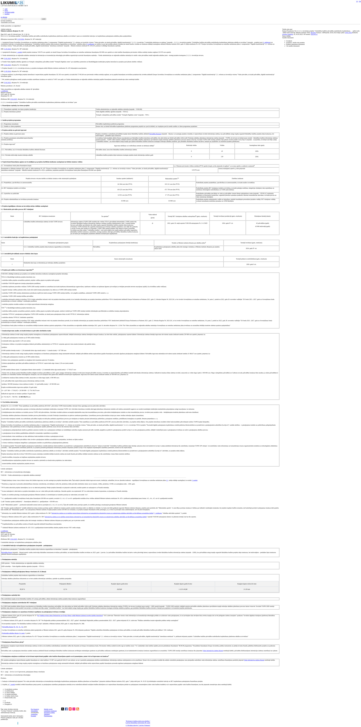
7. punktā (12, 684)
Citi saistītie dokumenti (293, 46)
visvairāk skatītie (9, 12)
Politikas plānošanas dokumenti (295, 44)
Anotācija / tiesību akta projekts (295, 42)
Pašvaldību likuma (7, 627)
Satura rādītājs (286, 36)
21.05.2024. (20, 39)
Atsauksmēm (35, 712)
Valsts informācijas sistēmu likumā (213, 650)
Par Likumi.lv (35, 709)
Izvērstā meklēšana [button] (6, 21)
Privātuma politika (49, 712)
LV (357, 1)
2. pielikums (90, 44)
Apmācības (34, 714)
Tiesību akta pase (287, 29)
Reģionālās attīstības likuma (10, 633)
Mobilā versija (48, 709)
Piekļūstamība (48, 716)
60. (17, 627)
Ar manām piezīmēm (11, 694)
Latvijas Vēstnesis (287, 34)
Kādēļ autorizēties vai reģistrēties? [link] (11, 26)
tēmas (6, 10)
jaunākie (7, 14)
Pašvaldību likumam (155, 134)
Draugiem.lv (8, 704)
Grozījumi (289, 41)
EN (360, 1)
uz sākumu (4, 17)
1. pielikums (266, 42)
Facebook (7, 702)
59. (14, 627)
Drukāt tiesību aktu (10, 697)
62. (22, 627)
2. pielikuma (158, 513)
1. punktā (19, 52)
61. (20, 627)
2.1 (167, 480)
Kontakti (33, 716)
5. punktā (194, 480)
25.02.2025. (7, 58)
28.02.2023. (348, 32)
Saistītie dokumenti (288, 38)
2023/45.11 (314, 34)
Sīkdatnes (47, 714)
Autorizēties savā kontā (8, 22)
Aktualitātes (34, 711)
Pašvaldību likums (6, 552)
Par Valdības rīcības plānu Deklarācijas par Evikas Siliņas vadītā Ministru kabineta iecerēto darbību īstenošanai (70, 615)
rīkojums (313, 32)
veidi (6, 9)
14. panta (22, 633)
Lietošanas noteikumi (50, 711)
